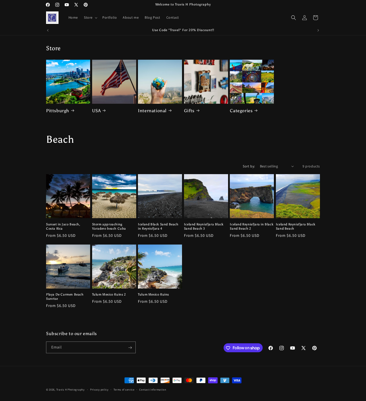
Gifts (189, 110)
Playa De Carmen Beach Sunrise (65, 297)
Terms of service (124, 389)
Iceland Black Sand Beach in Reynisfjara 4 (158, 226)
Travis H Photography (70, 389)
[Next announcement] (318, 30)
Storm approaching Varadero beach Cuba (109, 226)
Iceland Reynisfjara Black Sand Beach (295, 226)
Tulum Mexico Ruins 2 (109, 294)
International (152, 110)
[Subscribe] (129, 347)
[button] (90, 17)
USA (96, 110)
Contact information (152, 389)
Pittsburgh (57, 110)
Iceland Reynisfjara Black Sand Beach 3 (204, 226)
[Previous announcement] (47, 30)
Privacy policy (99, 389)
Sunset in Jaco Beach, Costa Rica (63, 226)
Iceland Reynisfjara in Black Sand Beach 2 (251, 226)
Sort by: (249, 166)
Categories (241, 110)
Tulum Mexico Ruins (153, 294)
